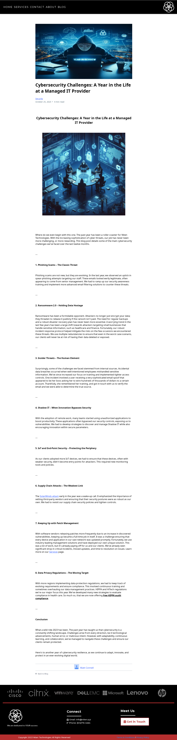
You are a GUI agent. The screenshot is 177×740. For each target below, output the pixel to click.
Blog (62, 7)
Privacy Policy (142, 737)
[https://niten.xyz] (168, 7)
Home (8, 7)
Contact (37, 7)
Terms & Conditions (126, 737)
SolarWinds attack (49, 496)
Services (21, 7)
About (51, 7)
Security (39, 98)
